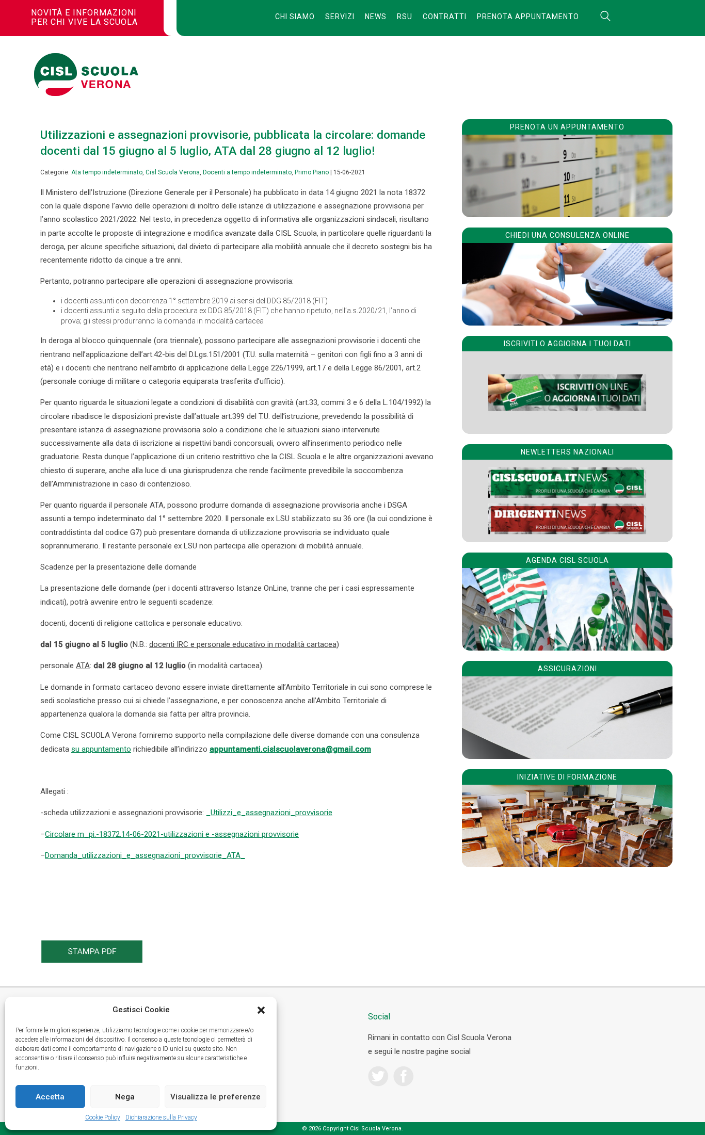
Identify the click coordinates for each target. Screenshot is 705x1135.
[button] (261, 1010)
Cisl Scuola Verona (173, 172)
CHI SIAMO (295, 16)
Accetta (50, 1096)
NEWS (376, 16)
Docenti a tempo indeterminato (247, 172)
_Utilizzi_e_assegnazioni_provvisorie (269, 812)
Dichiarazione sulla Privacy (161, 1117)
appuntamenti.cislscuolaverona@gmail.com (290, 749)
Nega (125, 1096)
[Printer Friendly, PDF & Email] (91, 960)
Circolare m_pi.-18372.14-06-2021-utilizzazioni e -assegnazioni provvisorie (172, 834)
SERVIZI (340, 16)
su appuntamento (101, 749)
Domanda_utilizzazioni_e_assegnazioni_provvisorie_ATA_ (145, 855)
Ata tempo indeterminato (106, 172)
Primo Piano (312, 172)
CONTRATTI (445, 16)
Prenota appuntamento (528, 16)
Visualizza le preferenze (215, 1096)
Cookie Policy (102, 1117)
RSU (404, 16)
